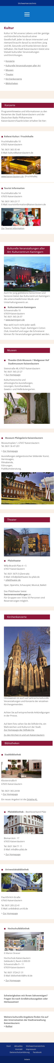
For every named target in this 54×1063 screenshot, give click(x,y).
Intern (27, 1059)
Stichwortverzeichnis (27, 3)
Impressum (31, 1049)
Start (8, 1046)
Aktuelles (18, 1046)
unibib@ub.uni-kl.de (18, 908)
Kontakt (19, 1049)
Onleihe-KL (32, 799)
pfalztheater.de (13, 580)
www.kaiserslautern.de (12, 176)
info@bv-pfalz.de (19, 849)
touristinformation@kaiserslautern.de (27, 204)
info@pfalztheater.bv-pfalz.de (25, 576)
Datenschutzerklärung (20, 1052)
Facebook (37, 1052)
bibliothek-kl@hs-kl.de (21, 975)
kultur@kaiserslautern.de (20, 152)
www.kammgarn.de (15, 319)
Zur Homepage (10, 451)
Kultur (9, 1026)
